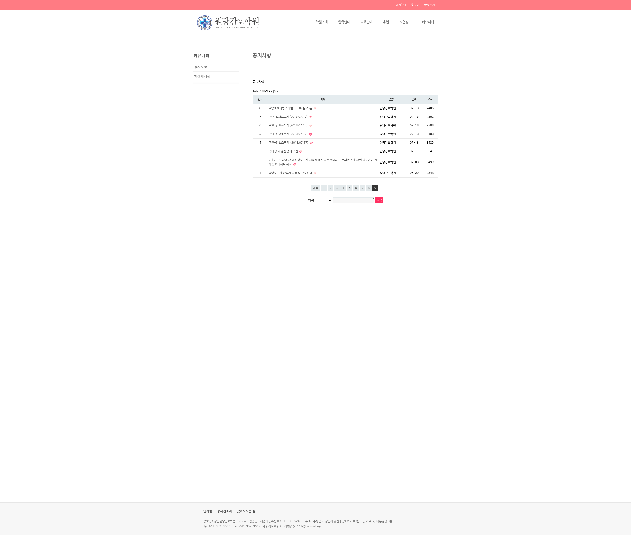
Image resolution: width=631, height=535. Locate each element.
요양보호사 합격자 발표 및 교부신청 (291, 173)
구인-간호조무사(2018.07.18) (288, 125)
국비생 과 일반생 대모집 (284, 151)
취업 (386, 22)
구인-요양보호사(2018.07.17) (288, 134)
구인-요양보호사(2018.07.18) (288, 117)
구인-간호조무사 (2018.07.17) (289, 143)
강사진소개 (224, 511)
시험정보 (405, 22)
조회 (430, 99)
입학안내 (344, 22)
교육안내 (366, 22)
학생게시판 (202, 76)
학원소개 (429, 5)
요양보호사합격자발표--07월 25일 (291, 108)
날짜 (414, 99)
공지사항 (200, 67)
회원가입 (400, 5)
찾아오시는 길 (246, 511)
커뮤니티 (428, 22)
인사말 (207, 511)
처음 (315, 188)
